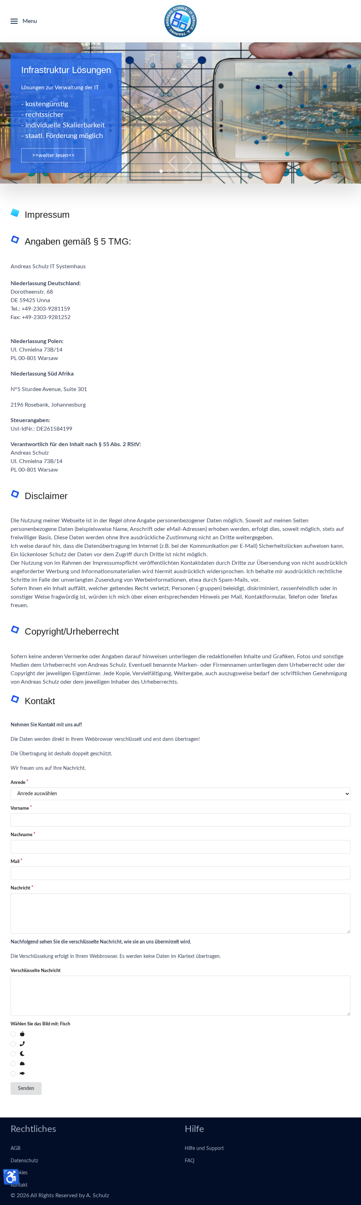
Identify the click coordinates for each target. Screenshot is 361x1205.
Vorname (20, 808)
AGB (15, 1148)
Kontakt (19, 1185)
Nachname (21, 835)
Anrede (18, 782)
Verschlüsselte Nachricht (36, 971)
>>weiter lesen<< (53, 155)
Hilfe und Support (204, 1148)
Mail (15, 861)
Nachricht (20, 888)
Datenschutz (24, 1160)
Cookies (19, 1172)
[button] (24, 21)
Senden (26, 1088)
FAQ (189, 1160)
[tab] (161, 171)
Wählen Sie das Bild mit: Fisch (40, 1024)
